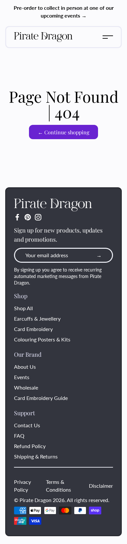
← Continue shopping (63, 132)
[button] (108, 37)
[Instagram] (38, 217)
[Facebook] (17, 217)
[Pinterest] (27, 217)
